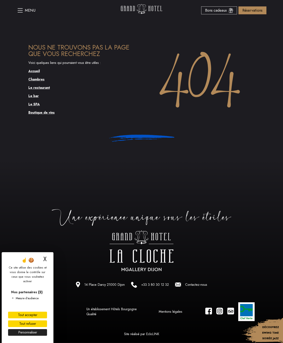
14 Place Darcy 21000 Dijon (104, 284)
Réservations (252, 10)
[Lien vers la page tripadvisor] (230, 312)
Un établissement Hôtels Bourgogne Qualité (111, 311)
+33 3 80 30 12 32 (155, 284)
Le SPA (34, 104)
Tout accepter (27, 315)
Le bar (33, 96)
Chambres (36, 79)
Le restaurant (39, 87)
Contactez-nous (196, 284)
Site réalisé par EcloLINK (141, 334)
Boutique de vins (41, 112)
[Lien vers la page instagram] (219, 312)
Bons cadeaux (217, 10)
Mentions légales (170, 311)
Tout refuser (27, 323)
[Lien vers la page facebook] (208, 312)
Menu (30, 10)
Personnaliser (27, 332)
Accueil (34, 71)
